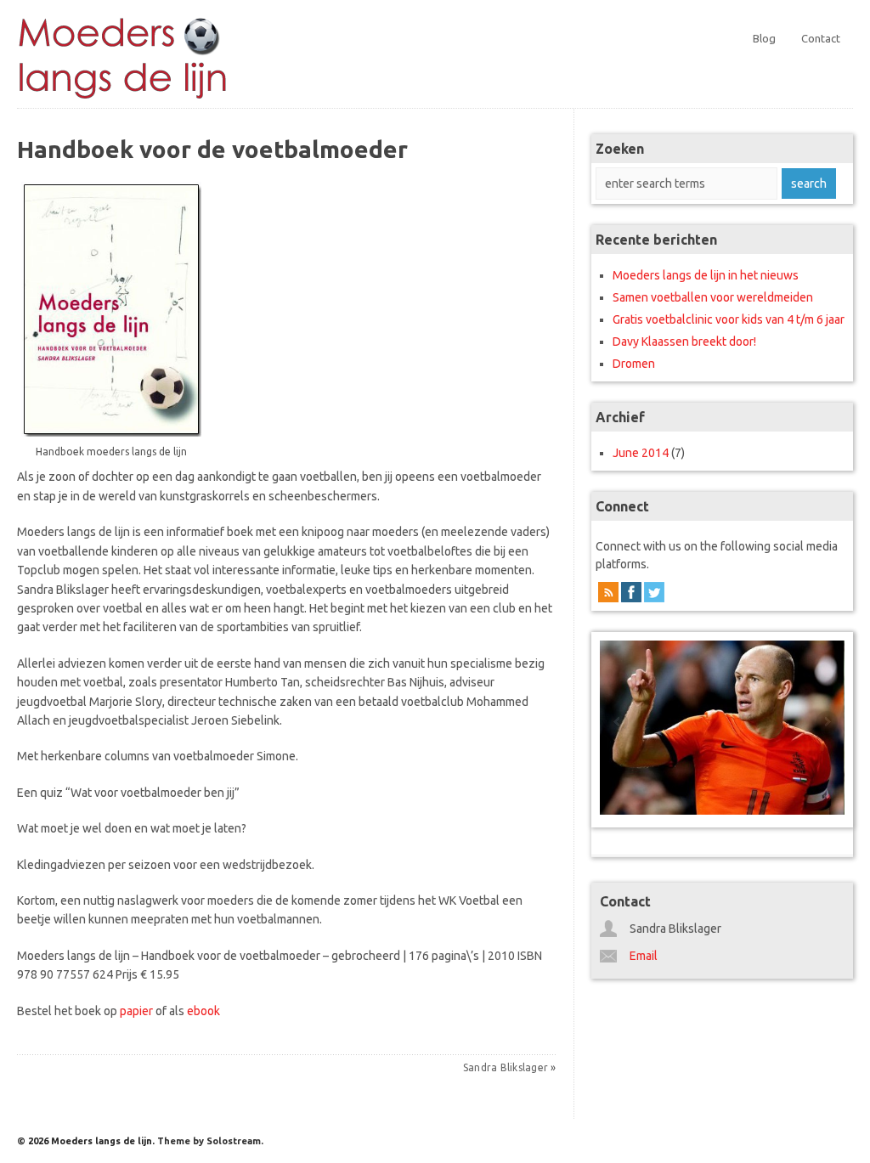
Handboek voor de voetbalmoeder (212, 149)
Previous (617, 722)
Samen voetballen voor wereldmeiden (713, 297)
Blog (764, 38)
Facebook (631, 594)
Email (644, 956)
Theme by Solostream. (210, 1141)
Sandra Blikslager (505, 1067)
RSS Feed (608, 594)
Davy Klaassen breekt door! (684, 341)
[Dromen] (722, 728)
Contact (820, 38)
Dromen (634, 363)
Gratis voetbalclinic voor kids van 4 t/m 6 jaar (729, 319)
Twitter (654, 594)
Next (828, 722)
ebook (203, 1011)
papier (136, 1011)
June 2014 (641, 453)
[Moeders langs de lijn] (123, 99)
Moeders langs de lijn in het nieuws (706, 275)
